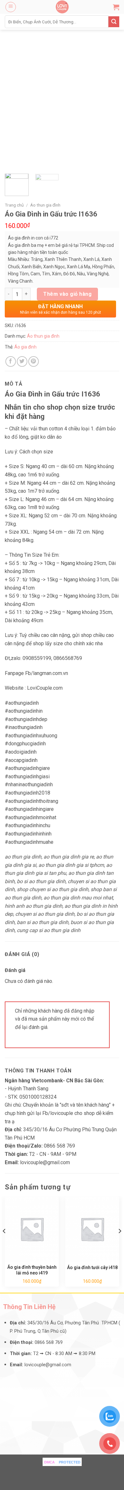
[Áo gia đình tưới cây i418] (92, 1228)
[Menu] (10, 7)
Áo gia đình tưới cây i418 (92, 1267)
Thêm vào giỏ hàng (67, 294)
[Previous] (4, 1244)
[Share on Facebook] (10, 361)
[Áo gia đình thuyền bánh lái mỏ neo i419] (32, 1228)
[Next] (119, 1244)
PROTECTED (69, 1462)
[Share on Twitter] (22, 361)
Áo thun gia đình (45, 205)
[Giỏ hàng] (116, 7)
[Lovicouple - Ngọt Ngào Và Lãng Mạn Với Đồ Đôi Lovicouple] (62, 7)
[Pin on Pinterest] (33, 361)
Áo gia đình (25, 346)
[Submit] (113, 21)
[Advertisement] (62, 95)
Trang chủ (14, 205)
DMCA (49, 1462)
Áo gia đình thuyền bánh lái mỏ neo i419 (32, 1270)
